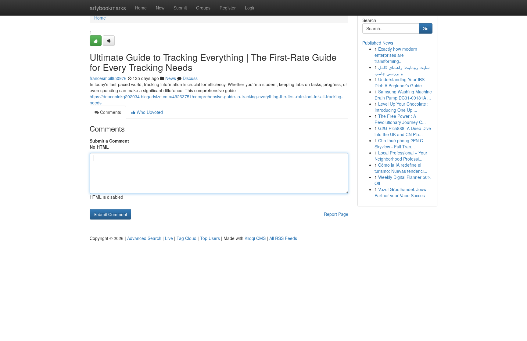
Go (425, 28)
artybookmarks (108, 8)
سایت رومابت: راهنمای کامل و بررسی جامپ (402, 70)
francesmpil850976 (108, 78)
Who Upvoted (149, 112)
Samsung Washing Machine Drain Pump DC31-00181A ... (403, 95)
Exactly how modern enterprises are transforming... (396, 55)
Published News (377, 43)
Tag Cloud (186, 238)
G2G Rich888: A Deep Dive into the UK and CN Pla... (403, 131)
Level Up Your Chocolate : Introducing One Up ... (401, 107)
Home (141, 8)
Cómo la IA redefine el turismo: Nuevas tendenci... (401, 168)
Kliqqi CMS (255, 238)
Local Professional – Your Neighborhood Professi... (401, 156)
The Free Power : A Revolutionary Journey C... (400, 119)
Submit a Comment (109, 141)
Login (250, 8)
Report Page (336, 214)
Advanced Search (144, 238)
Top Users (210, 238)
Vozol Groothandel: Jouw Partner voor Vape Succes (400, 192)
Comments (110, 112)
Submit (180, 8)
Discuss (190, 78)
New (160, 8)
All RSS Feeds (283, 238)
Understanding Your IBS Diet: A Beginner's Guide (400, 82)
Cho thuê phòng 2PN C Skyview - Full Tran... (399, 143)
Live (169, 238)
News (170, 78)
